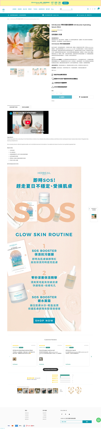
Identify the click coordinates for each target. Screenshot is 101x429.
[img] (15, 345)
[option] (17, 15)
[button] (54, 30)
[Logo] (3, 10)
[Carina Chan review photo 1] (41, 359)
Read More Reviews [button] (51, 369)
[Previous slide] (9, 356)
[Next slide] (91, 356)
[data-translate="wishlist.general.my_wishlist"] (93, 9)
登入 (88, 9)
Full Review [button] (15, 364)
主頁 (8, 19)
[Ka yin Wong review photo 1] (14, 359)
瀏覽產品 (65, 3)
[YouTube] (69, 414)
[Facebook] (61, 414)
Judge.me (2, 428)
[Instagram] (65, 414)
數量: (53, 90)
